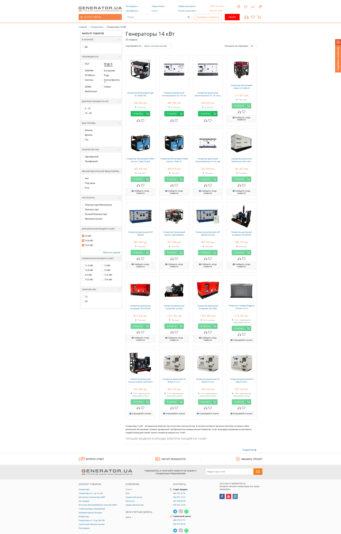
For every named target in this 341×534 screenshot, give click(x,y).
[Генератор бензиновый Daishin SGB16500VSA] (174, 215)
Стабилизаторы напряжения (92, 508)
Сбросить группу (111, 252)
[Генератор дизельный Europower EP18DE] (174, 289)
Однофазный (91, 157)
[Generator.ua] (100, 9)
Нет (87, 178)
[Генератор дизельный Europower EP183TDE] (242, 215)
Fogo (106, 75)
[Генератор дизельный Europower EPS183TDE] (140, 289)
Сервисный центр (134, 497)
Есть (87, 188)
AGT (87, 64)
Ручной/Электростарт (96, 214)
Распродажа (84, 528)
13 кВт (107, 265)
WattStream (91, 91)
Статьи (129, 489)
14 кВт (88, 236)
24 (86, 301)
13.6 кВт (108, 279)
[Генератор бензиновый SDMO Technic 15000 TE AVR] (140, 142)
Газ (86, 139)
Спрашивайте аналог (242, 340)
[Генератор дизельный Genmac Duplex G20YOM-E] (140, 362)
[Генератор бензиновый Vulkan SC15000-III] (242, 69)
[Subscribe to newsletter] (257, 471)
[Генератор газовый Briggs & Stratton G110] (242, 289)
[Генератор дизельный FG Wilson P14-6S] (208, 362)
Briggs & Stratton (108, 65)
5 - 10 (87, 108)
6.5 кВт (88, 275)
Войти (128, 517)
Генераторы (97, 26)
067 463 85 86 (179, 501)
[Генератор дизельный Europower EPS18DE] (208, 289)
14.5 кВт (89, 245)
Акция (232, 17)
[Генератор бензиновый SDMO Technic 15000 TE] (174, 142)
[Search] (189, 17)
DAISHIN (89, 71)
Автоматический (93, 219)
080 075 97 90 (179, 493)
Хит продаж (84, 501)
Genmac (89, 80)
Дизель (88, 135)
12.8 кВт (89, 270)
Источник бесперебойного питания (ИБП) (98, 505)
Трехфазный (91, 161)
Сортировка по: (134, 45)
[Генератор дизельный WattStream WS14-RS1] (242, 142)
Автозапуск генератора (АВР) (92, 497)
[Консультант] (245, 6)
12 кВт (107, 270)
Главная (83, 26)
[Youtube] (228, 496)
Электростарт (92, 209)
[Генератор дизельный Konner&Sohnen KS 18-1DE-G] (208, 69)
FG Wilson (90, 75)
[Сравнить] (246, 17)
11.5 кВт (89, 265)
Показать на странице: (236, 45)
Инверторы (84, 516)
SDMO (88, 87)
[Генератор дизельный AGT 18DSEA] (140, 215)
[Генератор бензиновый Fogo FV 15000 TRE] (140, 69)
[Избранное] (253, 17)
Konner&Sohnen (112, 81)
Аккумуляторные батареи (90, 512)
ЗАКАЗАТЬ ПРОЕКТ (251, 459)
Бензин (89, 130)
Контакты (130, 501)
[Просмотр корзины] (259, 17)
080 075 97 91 (179, 520)
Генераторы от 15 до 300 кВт (92, 520)
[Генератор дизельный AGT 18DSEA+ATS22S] (208, 215)
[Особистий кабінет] (260, 6)
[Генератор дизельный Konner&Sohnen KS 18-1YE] (174, 69)
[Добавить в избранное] (142, 120)
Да (86, 47)
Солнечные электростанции (92, 524)
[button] (132, 10)
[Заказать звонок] (238, 9)
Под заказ (90, 183)
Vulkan (107, 87)
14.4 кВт (89, 240)
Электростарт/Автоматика (98, 205)
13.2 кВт (89, 279)
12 (86, 296)
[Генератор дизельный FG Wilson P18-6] (242, 362)
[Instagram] (235, 496)
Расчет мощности (173, 459)
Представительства (135, 505)
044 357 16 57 (179, 497)
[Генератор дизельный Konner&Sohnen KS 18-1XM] (208, 142)
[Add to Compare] (138, 120)
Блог (128, 493)
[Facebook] (222, 496)
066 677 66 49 (179, 524)
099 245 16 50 (179, 505)
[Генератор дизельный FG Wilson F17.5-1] (174, 362)
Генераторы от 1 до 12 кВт (91, 493)
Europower (109, 71)
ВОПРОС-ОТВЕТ (95, 459)
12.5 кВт (108, 275)
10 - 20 (88, 113)
